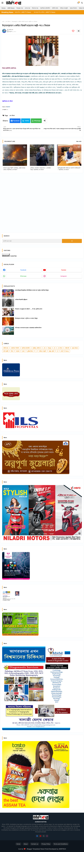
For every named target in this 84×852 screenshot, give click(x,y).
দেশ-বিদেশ (8, 21)
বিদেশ (12, 351)
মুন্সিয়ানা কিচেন (30, 351)
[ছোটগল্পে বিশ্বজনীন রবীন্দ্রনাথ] (8, 303)
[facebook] (37, 836)
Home (3, 8)
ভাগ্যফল (17, 351)
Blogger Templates (33, 849)
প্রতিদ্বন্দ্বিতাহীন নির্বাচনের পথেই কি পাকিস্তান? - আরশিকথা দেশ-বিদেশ (69, 168)
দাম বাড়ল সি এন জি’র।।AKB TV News (25, 12)
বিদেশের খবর (35, 8)
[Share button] (44, 120)
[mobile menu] (2, 2)
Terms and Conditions (61, 844)
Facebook (16, 120)
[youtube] (40, 836)
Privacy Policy (46, 844)
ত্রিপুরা (49, 348)
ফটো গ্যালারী (5, 351)
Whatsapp (37, 120)
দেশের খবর (27, 8)
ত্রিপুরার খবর (19, 8)
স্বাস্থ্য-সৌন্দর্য (51, 351)
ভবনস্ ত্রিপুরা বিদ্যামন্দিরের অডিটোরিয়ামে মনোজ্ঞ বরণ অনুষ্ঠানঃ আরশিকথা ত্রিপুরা (32, 290)
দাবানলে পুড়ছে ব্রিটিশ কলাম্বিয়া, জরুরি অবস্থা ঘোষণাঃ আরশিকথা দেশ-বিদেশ (14, 168)
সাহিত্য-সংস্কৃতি (64, 8)
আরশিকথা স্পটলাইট (15, 348)
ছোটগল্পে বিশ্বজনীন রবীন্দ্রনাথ (21, 299)
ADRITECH (62, 849)
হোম (3, 21)
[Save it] (73, 31)
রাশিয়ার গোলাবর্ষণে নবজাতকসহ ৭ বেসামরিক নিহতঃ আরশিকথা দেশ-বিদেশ (40, 168)
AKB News (10, 8)
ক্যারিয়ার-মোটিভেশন (37, 348)
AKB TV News (65, 351)
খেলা (44, 348)
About (26, 844)
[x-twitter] (43, 836)
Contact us (34, 844)
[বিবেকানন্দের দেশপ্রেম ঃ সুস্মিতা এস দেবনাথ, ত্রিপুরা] (8, 321)
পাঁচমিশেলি (67, 348)
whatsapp (23, 276)
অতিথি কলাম (55, 8)
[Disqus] (42, 201)
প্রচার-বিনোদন (73, 8)
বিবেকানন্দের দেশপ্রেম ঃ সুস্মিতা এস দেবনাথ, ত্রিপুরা (26, 318)
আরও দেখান (78, 141)
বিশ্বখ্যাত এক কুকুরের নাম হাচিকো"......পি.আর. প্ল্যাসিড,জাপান (28, 309)
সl (57, 351)
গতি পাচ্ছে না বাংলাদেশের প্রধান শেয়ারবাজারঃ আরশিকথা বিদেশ (28, 327)
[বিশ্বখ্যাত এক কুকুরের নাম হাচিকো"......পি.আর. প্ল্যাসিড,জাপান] (8, 312)
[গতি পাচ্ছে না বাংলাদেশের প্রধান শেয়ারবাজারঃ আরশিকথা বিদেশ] (8, 331)
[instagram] (47, 836)
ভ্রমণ (23, 351)
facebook (23, 270)
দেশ (54, 348)
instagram (64, 276)
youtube (63, 270)
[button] (82, 3)
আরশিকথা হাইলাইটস (45, 8)
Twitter (27, 120)
